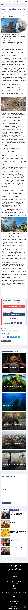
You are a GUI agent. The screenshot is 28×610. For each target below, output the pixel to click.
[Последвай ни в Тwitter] (16, 569)
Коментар (5, 489)
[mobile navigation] (2, 2)
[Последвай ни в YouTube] (12, 569)
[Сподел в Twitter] (11, 337)
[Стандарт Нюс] (14, 567)
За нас (14, 596)
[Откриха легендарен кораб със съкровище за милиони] (14, 402)
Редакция (14, 599)
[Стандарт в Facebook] (12, 323)
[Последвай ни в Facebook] (9, 569)
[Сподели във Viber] (13, 337)
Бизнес (14, 585)
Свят (14, 586)
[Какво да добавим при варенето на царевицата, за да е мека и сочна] (5, 533)
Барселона (9, 331)
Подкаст (14, 580)
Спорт (14, 588)
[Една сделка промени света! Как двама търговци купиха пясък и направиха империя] (14, 440)
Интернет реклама (14, 601)
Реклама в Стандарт (14, 603)
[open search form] (26, 1)
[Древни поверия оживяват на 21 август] (5, 524)
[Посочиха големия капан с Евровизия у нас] (5, 542)
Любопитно (7, 6)
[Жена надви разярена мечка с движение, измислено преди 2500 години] (14, 421)
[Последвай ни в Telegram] (19, 569)
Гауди (3, 331)
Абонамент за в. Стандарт (14, 608)
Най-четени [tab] (4, 509)
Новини (2, 6)
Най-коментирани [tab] (14, 509)
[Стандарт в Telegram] (18, 323)
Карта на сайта (14, 606)
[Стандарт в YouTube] (15, 323)
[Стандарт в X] (21, 323)
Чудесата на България (14, 581)
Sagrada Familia (5, 333)
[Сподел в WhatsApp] (19, 337)
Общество (14, 578)
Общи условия (14, 598)
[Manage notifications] (25, 607)
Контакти (14, 605)
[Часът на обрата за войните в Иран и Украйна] (5, 551)
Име (3, 479)
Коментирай (7, 341)
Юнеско (15, 331)
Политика (14, 576)
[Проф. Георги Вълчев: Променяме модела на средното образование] (5, 515)
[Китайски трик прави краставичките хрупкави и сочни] (14, 383)
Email (3, 484)
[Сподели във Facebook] (8, 337)
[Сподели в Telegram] (16, 337)
